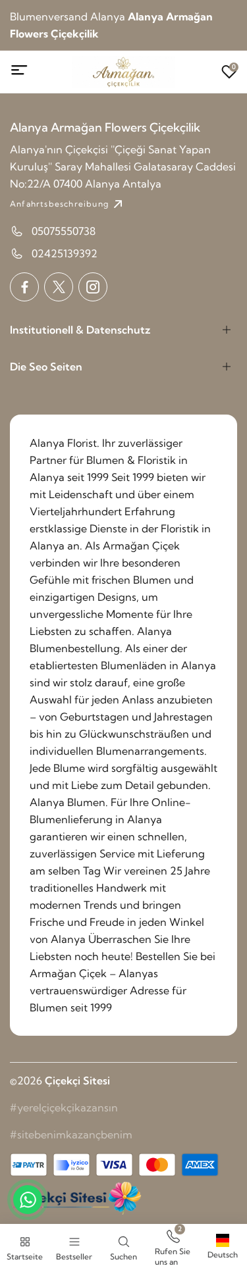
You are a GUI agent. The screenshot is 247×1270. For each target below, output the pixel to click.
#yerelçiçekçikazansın (64, 1107)
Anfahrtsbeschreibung (59, 204)
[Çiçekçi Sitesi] (76, 1198)
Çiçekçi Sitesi (77, 1080)
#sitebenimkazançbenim (71, 1134)
